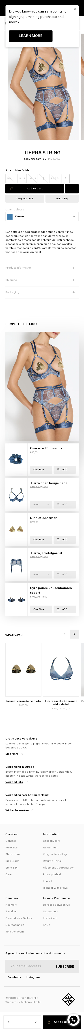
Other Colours (14, 209)
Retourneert (50, 847)
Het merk (11, 905)
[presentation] (65, 634)
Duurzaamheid (14, 925)
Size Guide (12, 861)
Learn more (31, 36)
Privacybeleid (52, 874)
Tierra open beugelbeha (48, 483)
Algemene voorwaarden (58, 868)
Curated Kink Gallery (18, 918)
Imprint (47, 881)
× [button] (74, 9)
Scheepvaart (51, 841)
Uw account (50, 911)
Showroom (12, 854)
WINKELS (11, 847)
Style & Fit (11, 868)
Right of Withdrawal (55, 888)
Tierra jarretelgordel (46, 553)
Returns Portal (52, 861)
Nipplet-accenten (43, 518)
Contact (10, 841)
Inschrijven (50, 918)
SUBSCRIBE (64, 966)
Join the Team (14, 931)
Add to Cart (35, 188)
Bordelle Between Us (56, 905)
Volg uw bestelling (55, 854)
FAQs (46, 925)
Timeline (11, 911)
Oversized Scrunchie (46, 448)
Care (8, 874)
